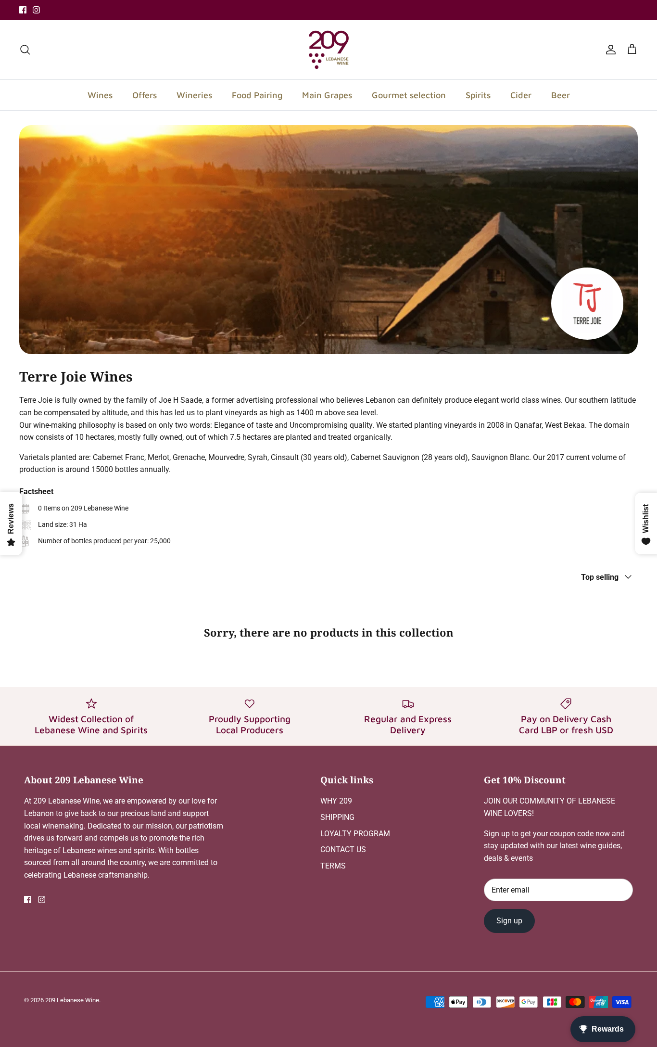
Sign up (509, 920)
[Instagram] (36, 9)
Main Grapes (327, 95)
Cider (520, 95)
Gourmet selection (409, 95)
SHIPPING (337, 817)
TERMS (333, 865)
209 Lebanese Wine (72, 1000)
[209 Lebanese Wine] (329, 50)
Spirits (478, 95)
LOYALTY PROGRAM (355, 833)
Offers (144, 95)
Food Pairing (257, 95)
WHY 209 (336, 800)
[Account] (609, 49)
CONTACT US (343, 849)
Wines (100, 95)
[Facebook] (22, 9)
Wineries (194, 95)
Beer (560, 95)
